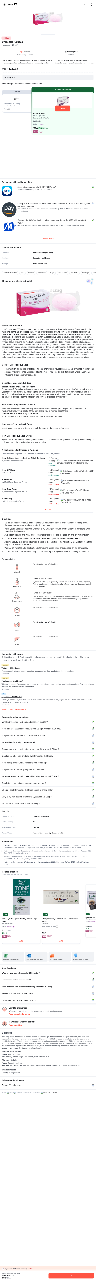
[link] (13, 4)
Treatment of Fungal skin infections (19, 369)
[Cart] (91, 4)
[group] (48, 17)
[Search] (85, 4)
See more (5, 674)
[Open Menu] (4, 4)
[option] (10, 273)
